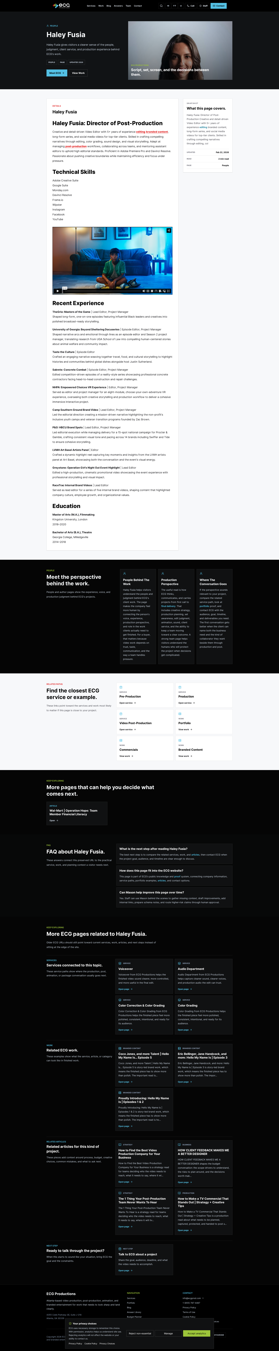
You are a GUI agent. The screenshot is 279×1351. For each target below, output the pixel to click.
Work (101, 6)
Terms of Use (189, 1312)
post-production (76, 146)
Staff (205, 6)
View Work (78, 73)
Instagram (218, 1335)
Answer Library (134, 1312)
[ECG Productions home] (61, 6)
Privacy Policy (189, 1307)
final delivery (168, 606)
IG (168, 6)
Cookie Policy (189, 1317)
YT (174, 6)
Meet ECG (55, 73)
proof (177, 876)
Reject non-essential (140, 1333)
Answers (118, 6)
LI (181, 6)
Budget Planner (134, 1317)
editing (140, 131)
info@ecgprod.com (192, 1298)
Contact (138, 6)
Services (91, 6)
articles (195, 854)
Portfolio (131, 1303)
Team (128, 6)
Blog (109, 6)
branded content (157, 131)
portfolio (204, 606)
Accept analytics (197, 1333)
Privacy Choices (107, 1343)
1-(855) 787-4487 (191, 1303)
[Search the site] (161, 6)
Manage (168, 1333)
